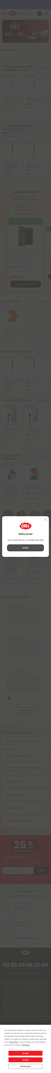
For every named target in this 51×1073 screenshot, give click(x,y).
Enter (25, 547)
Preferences (25, 1066)
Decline (25, 1060)
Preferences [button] (26, 1045)
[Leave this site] (45, 519)
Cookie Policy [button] (13, 1042)
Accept (25, 1053)
